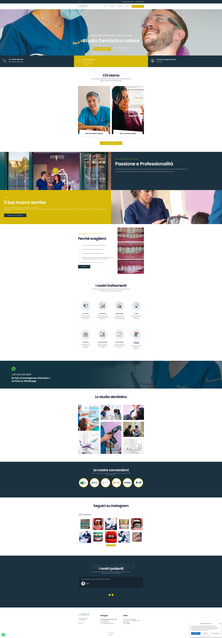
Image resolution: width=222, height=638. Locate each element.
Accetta (195, 633)
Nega (205, 633)
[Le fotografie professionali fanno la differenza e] (85, 537)
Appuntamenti (120, 6)
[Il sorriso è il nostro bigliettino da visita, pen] (124, 524)
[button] (219, 623)
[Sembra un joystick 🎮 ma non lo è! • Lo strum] (111, 524)
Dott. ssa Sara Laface (128, 133)
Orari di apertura (89, 59)
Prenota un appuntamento (166, 59)
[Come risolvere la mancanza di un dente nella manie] (85, 524)
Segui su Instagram (111, 545)
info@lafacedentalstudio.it (108, 623)
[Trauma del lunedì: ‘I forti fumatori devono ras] (98, 524)
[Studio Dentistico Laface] (133, 412)
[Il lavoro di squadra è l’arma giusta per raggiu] (124, 537)
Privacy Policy (80, 623)
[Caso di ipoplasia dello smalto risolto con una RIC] (137, 537)
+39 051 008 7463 (105, 620)
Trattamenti (112, 6)
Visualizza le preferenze (216, 633)
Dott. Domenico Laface (94, 133)
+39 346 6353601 (105, 622)
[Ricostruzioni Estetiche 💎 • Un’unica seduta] (98, 537)
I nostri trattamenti (102, 48)
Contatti (127, 6)
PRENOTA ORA (138, 6)
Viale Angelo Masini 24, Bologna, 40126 (16, 61)
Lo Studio (105, 6)
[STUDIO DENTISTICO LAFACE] (82, 6)
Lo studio (119, 48)
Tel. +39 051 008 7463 (16, 59)
